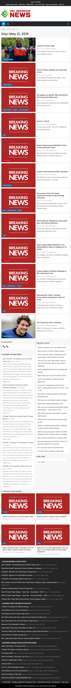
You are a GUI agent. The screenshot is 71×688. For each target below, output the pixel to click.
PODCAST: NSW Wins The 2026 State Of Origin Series (19, 572)
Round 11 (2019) (43, 121)
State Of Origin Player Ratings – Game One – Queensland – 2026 (22, 592)
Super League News (52, 4)
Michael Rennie (50, 100)
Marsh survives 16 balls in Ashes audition (51, 351)
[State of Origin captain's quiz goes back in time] (18, 75)
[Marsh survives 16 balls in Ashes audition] (53, 503)
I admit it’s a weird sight (46, 46)
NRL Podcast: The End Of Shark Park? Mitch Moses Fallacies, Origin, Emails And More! (29, 582)
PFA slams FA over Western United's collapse (52, 400)
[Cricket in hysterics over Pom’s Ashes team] (18, 503)
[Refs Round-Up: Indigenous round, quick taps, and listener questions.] (18, 226)
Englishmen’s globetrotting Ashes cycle (50, 404)
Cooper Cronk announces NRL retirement (52, 172)
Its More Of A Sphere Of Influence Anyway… (15, 649)
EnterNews (43, 686)
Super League (7, 160)
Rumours (61, 4)
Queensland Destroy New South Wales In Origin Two (18, 628)
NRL (4, 135)
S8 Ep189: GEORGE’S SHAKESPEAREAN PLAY (16, 678)
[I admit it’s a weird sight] (18, 50)
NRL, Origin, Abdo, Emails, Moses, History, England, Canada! (20, 638)
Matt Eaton (49, 75)
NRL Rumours (56, 682)
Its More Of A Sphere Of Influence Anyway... (15, 607)
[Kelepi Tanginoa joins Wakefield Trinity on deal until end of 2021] (18, 150)
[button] (8, 24)
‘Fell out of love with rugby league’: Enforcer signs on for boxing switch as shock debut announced (52, 363)
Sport (15, 109)
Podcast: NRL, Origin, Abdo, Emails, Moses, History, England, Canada (23, 599)
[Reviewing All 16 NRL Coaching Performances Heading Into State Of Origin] (18, 301)
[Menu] (8, 24)
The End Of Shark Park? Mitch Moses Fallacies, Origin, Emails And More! (24, 631)
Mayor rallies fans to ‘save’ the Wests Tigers (52, 375)
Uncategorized (7, 59)
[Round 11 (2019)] (18, 125)
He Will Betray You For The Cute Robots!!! (14, 610)
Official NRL (6, 682)
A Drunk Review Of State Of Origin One (13, 635)
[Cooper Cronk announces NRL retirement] (18, 175)
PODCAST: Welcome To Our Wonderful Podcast (17, 443)
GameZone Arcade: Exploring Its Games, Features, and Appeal (21, 568)
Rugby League (7, 84)
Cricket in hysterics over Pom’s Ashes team (52, 347)
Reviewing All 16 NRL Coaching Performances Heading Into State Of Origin (51, 297)
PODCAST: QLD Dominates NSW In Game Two (17, 466)
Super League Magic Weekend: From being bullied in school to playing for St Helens (51, 247)
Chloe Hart (49, 200)
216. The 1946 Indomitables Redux (12, 667)
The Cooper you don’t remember (49, 322)
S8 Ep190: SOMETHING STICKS (11, 660)
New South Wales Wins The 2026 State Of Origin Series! (19, 621)
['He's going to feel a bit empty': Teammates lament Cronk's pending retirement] (18, 200)
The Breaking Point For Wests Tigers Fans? (15, 614)
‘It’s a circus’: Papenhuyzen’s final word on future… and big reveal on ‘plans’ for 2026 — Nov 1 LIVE (53, 387)
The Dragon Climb (7, 653)
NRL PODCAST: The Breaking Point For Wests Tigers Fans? (20, 565)
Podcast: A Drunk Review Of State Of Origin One (16, 588)
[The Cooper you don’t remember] (18, 326)
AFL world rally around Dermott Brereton (50, 447)
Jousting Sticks (6, 664)
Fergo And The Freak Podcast (17, 603)
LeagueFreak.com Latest (15, 561)
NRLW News (30, 4)
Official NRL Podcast (44, 682)
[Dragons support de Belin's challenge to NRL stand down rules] (18, 276)
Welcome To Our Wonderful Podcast (13, 624)
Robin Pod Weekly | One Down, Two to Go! (15, 656)
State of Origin (40, 4)
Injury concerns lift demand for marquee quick (52, 438)
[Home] (3, 23)
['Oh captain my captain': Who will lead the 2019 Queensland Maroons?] (18, 100)
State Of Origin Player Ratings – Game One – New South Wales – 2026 (24, 595)
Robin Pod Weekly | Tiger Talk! (11, 674)
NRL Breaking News (51, 48)
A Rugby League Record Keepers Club (24, 682)
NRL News (22, 4)
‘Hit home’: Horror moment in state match (51, 451)
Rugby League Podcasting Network (20, 643)
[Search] (68, 24)
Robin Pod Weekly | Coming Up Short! (13, 646)
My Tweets (41, 462)
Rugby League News (12, 4)
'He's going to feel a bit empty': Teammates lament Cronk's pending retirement (50, 195)
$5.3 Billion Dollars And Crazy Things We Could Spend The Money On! (23, 617)
